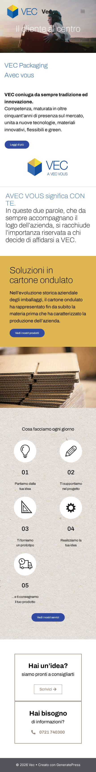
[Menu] (82, 11)
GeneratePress (68, 765)
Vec (47, 11)
